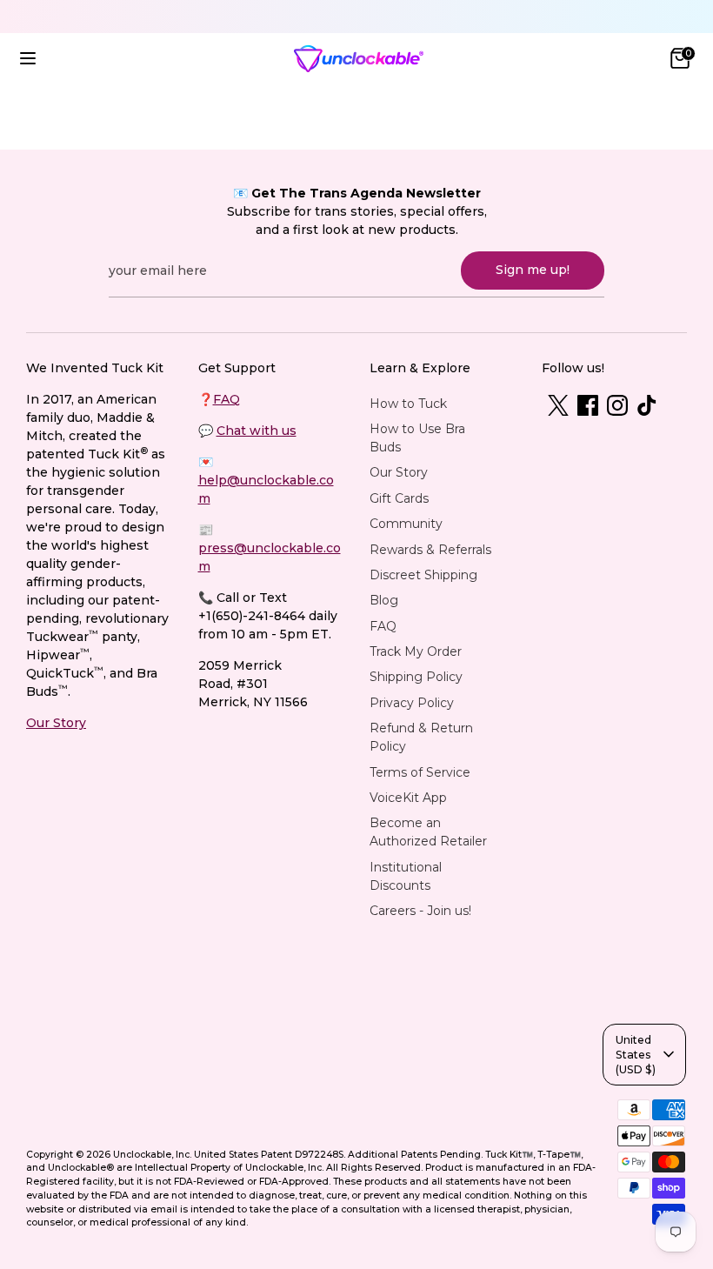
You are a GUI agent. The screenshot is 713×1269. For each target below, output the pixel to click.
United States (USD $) (636, 1054)
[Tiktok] (646, 405)
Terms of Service (420, 772)
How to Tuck (408, 403)
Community (406, 523)
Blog (384, 600)
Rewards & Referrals (430, 550)
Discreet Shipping (423, 575)
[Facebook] (587, 405)
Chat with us (257, 430)
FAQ (226, 399)
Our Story (56, 723)
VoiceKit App (408, 797)
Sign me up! (533, 269)
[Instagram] (617, 405)
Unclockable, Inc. (152, 1154)
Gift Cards (399, 498)
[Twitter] (558, 405)
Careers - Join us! (420, 910)
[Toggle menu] (27, 58)
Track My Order (416, 651)
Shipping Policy (416, 677)
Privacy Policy (412, 703)
